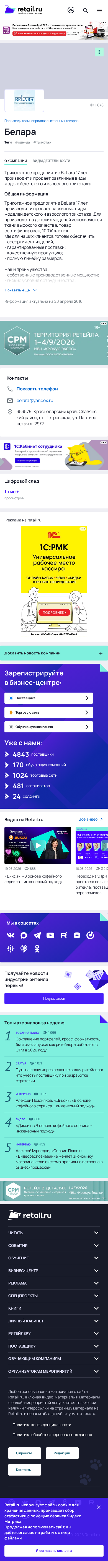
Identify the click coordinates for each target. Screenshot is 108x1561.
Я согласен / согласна (54, 1551)
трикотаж (43, 142)
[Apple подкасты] (24, 948)
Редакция (62, 1453)
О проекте (24, 1453)
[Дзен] (77, 935)
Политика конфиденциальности (42, 1424)
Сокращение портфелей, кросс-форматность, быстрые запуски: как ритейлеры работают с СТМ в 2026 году (58, 1044)
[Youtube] (50, 935)
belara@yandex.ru (35, 400)
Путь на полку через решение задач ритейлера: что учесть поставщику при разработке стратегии (59, 1075)
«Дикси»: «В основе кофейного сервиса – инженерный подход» (33, 878)
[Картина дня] (71, 10)
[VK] (10, 935)
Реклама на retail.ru (23, 520)
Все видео (88, 819)
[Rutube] (64, 935)
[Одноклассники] (37, 948)
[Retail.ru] (30, 9)
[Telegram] (37, 935)
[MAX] (24, 935)
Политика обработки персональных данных (52, 1434)
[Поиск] (85, 10)
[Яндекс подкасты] (90, 935)
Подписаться (54, 998)
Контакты (24, 1469)
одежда (24, 142)
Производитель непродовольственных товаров (41, 120)
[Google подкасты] (10, 948)
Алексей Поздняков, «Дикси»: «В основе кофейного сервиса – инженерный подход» (55, 1103)
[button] (54, 1233)
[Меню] (99, 10)
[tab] (15, 161)
